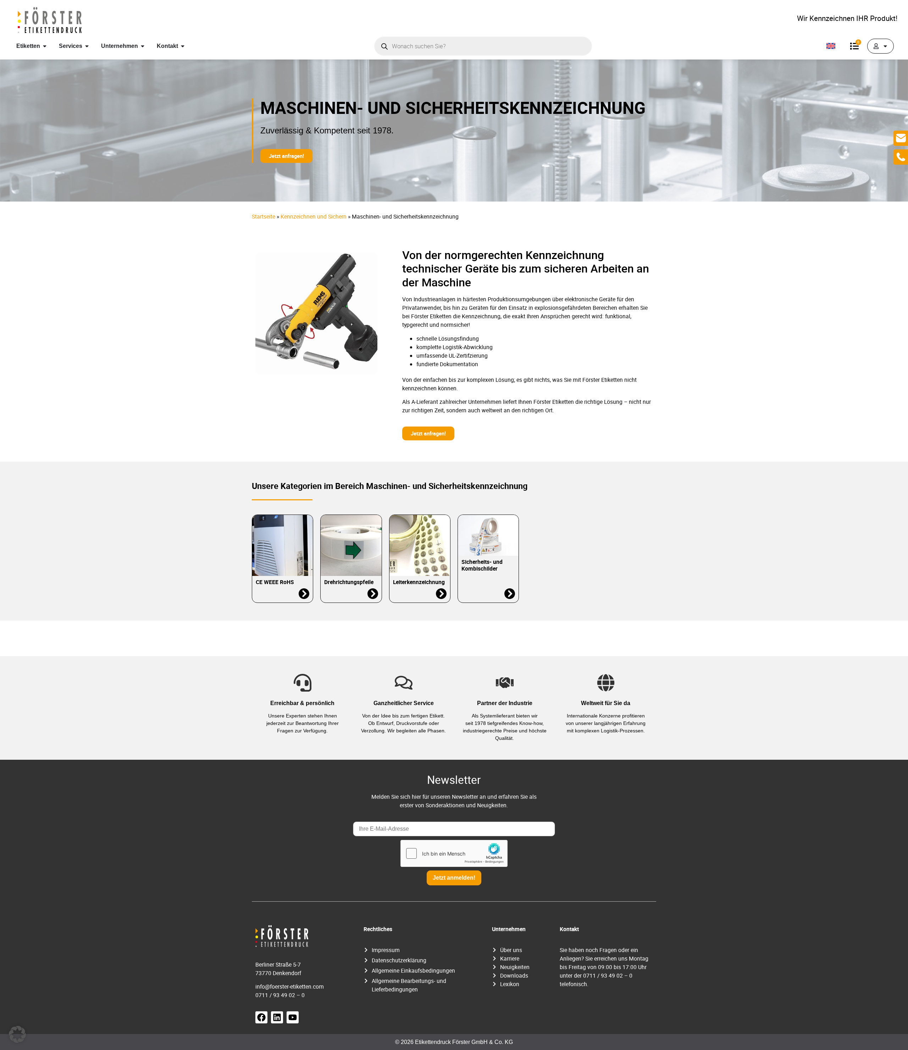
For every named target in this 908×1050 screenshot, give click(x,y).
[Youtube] (293, 1017)
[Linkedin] (277, 1017)
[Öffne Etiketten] (45, 46)
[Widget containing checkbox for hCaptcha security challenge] (454, 853)
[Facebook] (261, 1017)
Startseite (263, 216)
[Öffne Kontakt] (183, 46)
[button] (17, 1034)
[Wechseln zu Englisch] (831, 46)
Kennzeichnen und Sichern (314, 216)
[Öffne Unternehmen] (142, 46)
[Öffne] (885, 46)
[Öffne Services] (87, 46)
